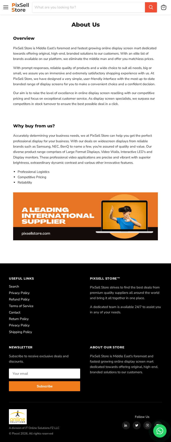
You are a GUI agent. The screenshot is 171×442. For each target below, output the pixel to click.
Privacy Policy (19, 293)
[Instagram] (147, 425)
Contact (14, 312)
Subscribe (45, 386)
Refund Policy (19, 299)
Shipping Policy (20, 332)
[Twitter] (137, 425)
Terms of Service (21, 306)
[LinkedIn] (126, 425)
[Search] (151, 7)
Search (14, 286)
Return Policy (19, 319)
